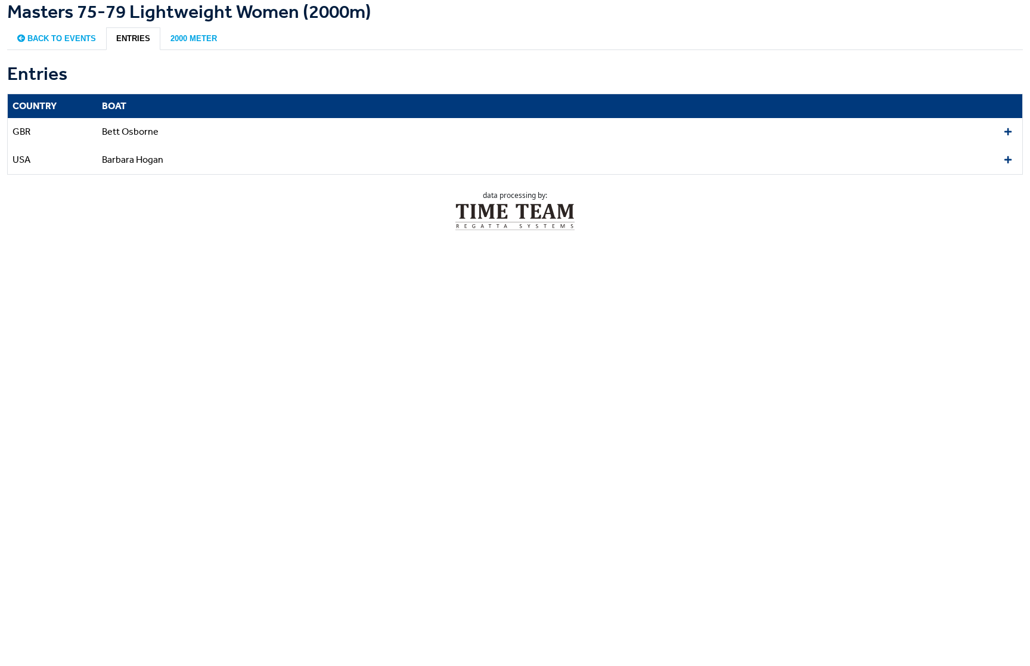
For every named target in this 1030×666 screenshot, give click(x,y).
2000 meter (193, 38)
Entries (133, 38)
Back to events (60, 38)
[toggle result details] (1008, 132)
